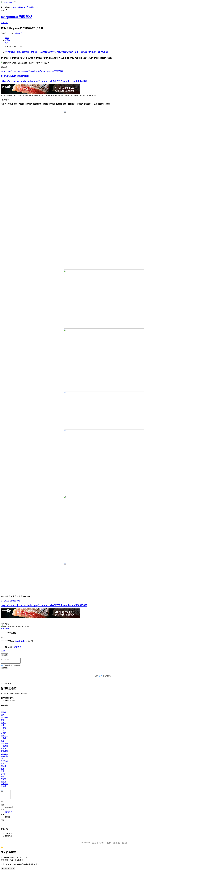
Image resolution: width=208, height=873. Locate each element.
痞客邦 (17, 641)
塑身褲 (3, 782)
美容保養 (17, 647)
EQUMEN (4, 784)
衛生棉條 (4, 751)
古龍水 (3, 774)
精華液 (3, 766)
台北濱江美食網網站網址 (15, 76)
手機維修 (4, 746)
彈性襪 (3, 712)
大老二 (3, 723)
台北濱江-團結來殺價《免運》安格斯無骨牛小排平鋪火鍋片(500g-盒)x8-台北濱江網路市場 (56, 52)
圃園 (2, 776)
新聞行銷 (4, 761)
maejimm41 (5, 629)
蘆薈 (2, 763)
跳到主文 (4, 23)
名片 (7, 43)
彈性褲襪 (4, 717)
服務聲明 (124, 843)
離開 (12, 869)
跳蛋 (2, 741)
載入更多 (4, 655)
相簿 (7, 38)
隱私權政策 (116, 843)
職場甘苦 (18, 33)
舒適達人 (4, 754)
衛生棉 (3, 749)
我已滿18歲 (5, 869)
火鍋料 (3, 733)
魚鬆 (2, 730)
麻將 (2, 720)
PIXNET (87, 843)
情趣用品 (4, 736)
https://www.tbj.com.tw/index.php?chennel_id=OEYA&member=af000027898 (32, 71)
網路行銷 (4, 756)
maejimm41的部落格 (16, 17)
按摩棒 (3, 738)
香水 (2, 771)
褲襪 (2, 715)
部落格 (7, 40)
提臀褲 (3, 786)
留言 (22, 641)
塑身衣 (3, 779)
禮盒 (2, 725)
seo (2, 758)
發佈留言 (4, 668)
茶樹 (2, 769)
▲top (3, 651)
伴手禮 (3, 728)
